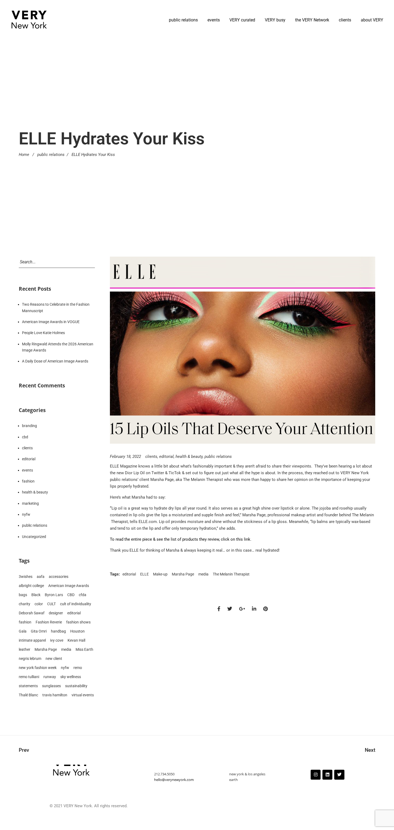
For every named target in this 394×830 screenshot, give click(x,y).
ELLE (144, 574)
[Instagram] (316, 775)
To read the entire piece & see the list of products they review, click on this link (180, 539)
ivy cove (56, 640)
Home (24, 154)
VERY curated (242, 20)
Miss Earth (84, 649)
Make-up (160, 574)
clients (345, 20)
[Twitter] (339, 775)
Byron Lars (54, 595)
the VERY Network (312, 20)
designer (56, 613)
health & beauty (189, 456)
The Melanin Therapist (231, 574)
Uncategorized (34, 536)
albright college (31, 586)
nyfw (26, 514)
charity (24, 604)
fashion (28, 481)
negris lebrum (30, 658)
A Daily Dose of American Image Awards (55, 361)
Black (35, 595)
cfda (82, 595)
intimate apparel (32, 640)
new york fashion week (38, 668)
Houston (77, 631)
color (39, 604)
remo (77, 668)
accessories (58, 576)
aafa (40, 576)
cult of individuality (75, 604)
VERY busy (275, 20)
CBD (71, 595)
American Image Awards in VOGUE (51, 322)
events (213, 20)
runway (49, 677)
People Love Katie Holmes (43, 333)
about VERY (372, 20)
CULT (51, 604)
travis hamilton (54, 695)
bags (23, 595)
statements (28, 686)
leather (24, 649)
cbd (25, 437)
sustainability (76, 686)
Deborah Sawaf (31, 613)
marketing (30, 503)
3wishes (25, 576)
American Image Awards (68, 586)
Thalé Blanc (28, 695)
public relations (183, 20)
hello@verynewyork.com (174, 779)
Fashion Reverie (49, 622)
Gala (23, 631)
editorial (166, 456)
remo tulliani (29, 677)
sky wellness (70, 677)
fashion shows (78, 622)
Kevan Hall (76, 640)
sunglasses (51, 686)
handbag (58, 631)
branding (29, 426)
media (203, 574)
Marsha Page (183, 574)
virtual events (83, 695)
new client (54, 658)
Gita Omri (39, 631)
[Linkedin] (327, 775)
